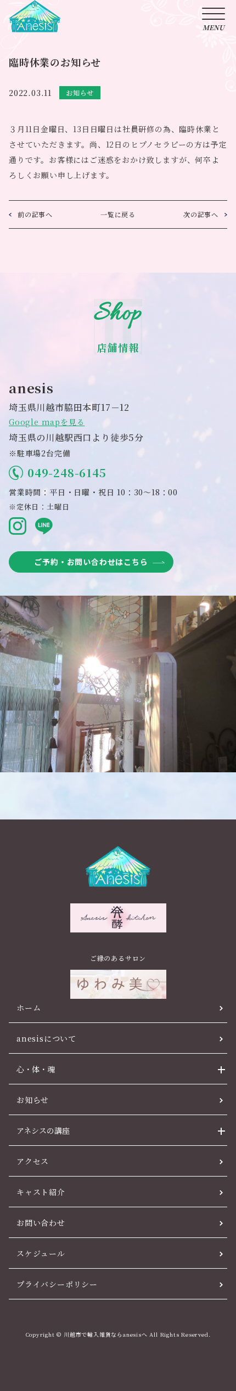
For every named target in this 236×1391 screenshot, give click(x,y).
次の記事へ (200, 214)
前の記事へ (35, 214)
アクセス (32, 1161)
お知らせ (32, 1099)
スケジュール (40, 1253)
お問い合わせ (40, 1222)
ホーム (28, 1007)
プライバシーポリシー (57, 1284)
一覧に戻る (118, 214)
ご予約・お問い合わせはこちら (91, 561)
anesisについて (46, 1038)
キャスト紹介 (40, 1191)
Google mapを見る (47, 421)
